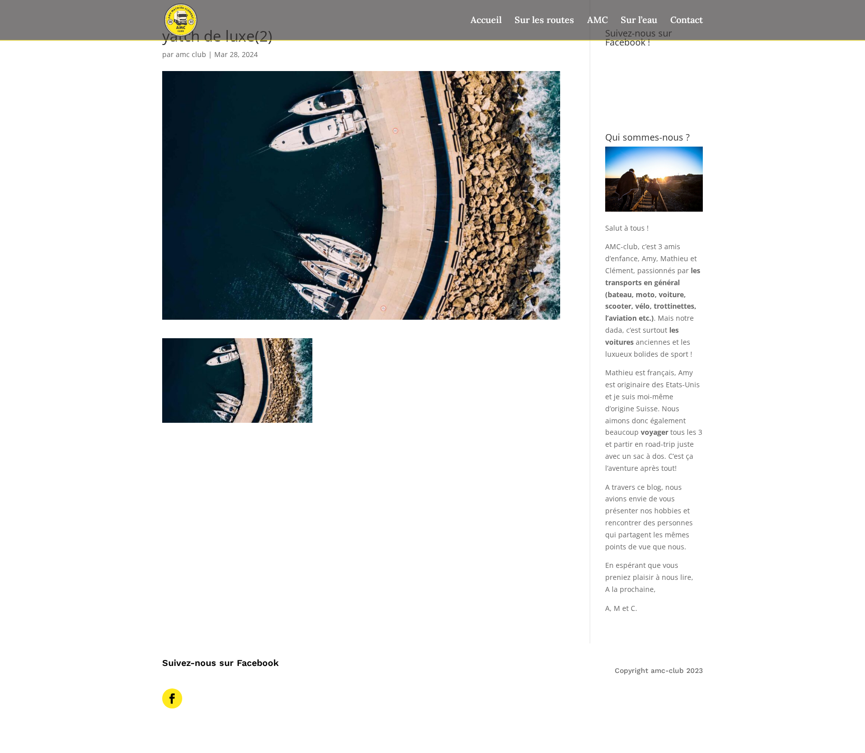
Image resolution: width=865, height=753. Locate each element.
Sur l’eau (639, 21)
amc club (191, 54)
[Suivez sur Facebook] (172, 698)
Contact (686, 21)
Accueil (486, 21)
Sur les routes (544, 21)
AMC (597, 21)
